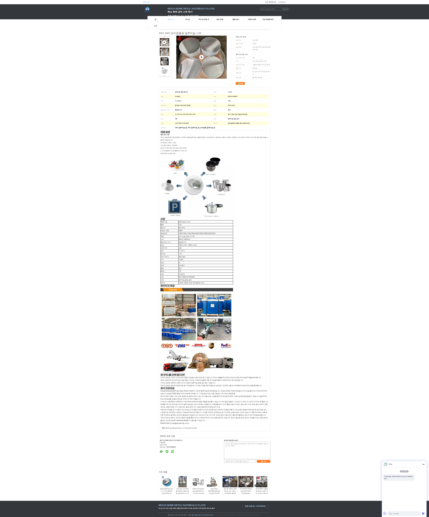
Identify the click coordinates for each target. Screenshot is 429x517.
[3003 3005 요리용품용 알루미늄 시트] (164, 51)
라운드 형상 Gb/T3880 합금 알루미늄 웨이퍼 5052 (214, 491)
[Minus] (423, 464)
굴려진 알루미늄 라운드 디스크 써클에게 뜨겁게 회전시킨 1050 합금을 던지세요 (166, 493)
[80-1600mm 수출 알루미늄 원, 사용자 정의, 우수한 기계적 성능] (262, 481)
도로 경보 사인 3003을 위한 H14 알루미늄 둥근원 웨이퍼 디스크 (182, 491)
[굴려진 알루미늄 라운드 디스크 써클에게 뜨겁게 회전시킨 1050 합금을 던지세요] (166, 481)
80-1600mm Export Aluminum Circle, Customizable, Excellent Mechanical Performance (245, 493)
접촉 (265, 461)
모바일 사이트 (173, 515)
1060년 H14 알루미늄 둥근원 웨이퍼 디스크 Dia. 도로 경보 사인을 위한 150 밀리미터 (198, 493)
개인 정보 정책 (182, 515)
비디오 (187, 19)
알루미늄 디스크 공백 (181, 428)
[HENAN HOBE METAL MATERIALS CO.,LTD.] (155, 9)
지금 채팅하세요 (270, 2)
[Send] (423, 513)
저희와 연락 (252, 19)
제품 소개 (170, 19)
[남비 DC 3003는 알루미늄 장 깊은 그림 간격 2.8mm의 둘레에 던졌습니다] (230, 481)
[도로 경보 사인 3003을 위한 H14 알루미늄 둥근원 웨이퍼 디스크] (182, 481)
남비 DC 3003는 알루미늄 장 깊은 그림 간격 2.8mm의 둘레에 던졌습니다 (230, 492)
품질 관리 (235, 19)
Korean (282, 2)
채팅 (241, 83)
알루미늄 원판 (193, 428)
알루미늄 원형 (170, 428)
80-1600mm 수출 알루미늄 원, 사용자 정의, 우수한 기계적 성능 (262, 492)
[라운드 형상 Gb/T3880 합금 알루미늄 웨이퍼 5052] (214, 481)
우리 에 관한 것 (203, 19)
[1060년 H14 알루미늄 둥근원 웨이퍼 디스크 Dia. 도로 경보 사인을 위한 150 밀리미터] (198, 481)
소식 (155, 26)
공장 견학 (219, 19)
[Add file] (384, 513)
